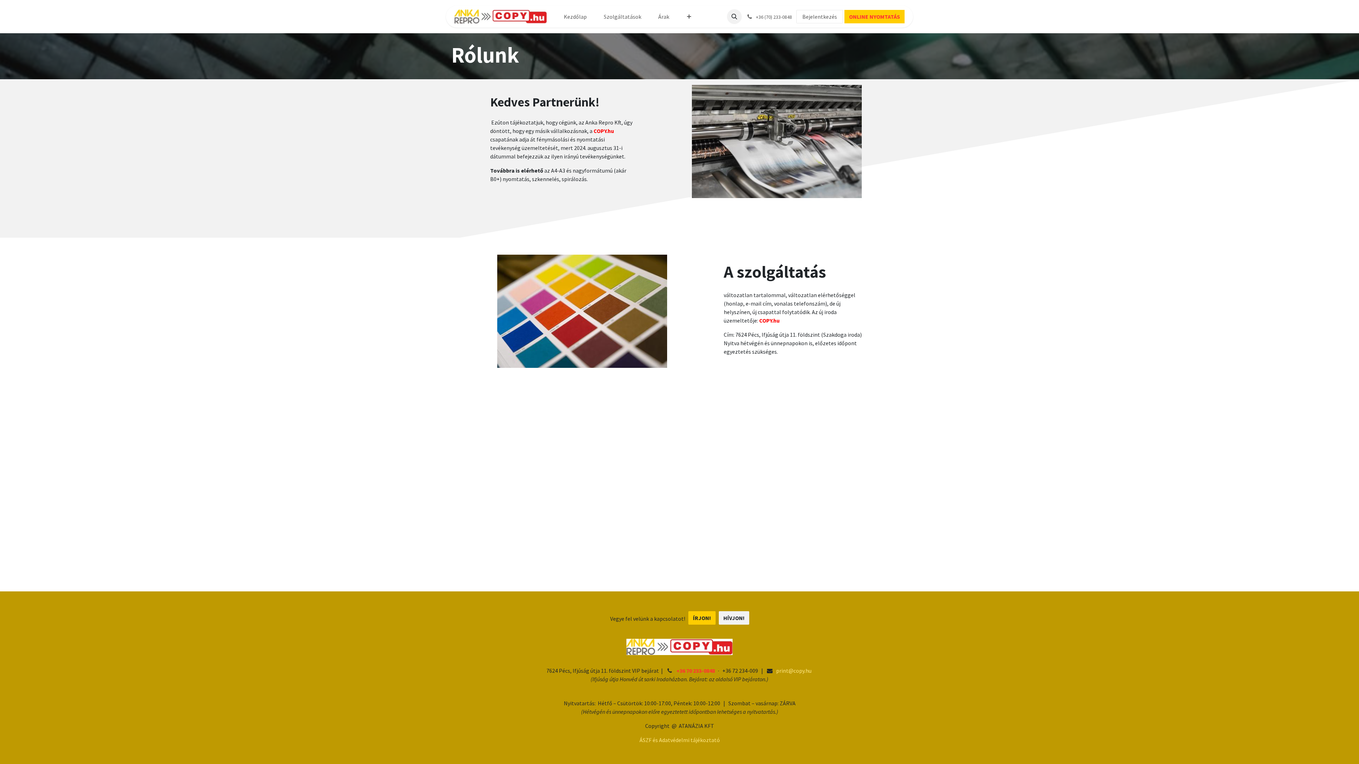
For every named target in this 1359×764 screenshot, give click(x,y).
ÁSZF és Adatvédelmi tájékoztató (680, 739)
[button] (734, 16)
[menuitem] (575, 17)
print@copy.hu (794, 670)
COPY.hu (769, 320)
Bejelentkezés (819, 16)
